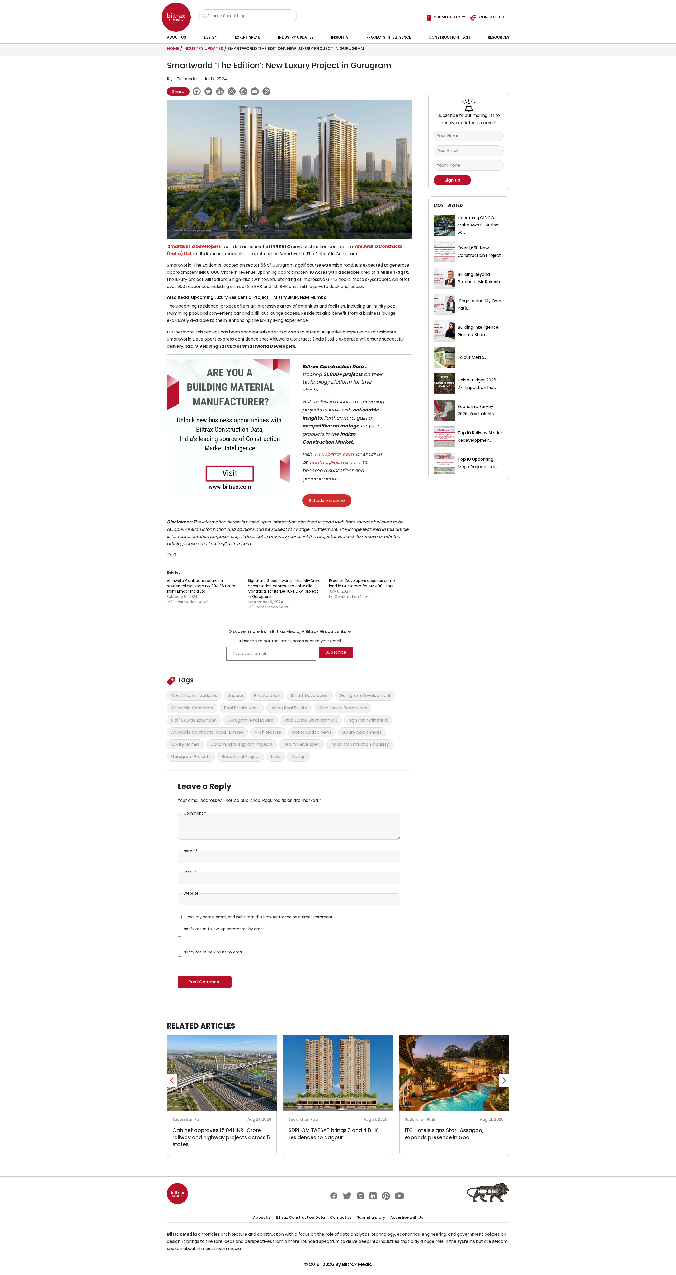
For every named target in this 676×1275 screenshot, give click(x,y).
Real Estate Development (310, 720)
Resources (498, 37)
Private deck (267, 695)
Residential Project (241, 756)
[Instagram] (233, 91)
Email (190, 872)
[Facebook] (198, 91)
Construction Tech (449, 37)
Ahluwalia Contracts (192, 708)
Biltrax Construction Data (333, 366)
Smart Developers (310, 695)
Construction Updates (194, 695)
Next (504, 1080)
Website (191, 893)
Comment (195, 813)
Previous (172, 1080)
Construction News (311, 732)
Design (210, 37)
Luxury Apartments (362, 732)
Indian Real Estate (288, 708)
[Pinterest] (267, 91)
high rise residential (368, 720)
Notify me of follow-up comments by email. (224, 929)
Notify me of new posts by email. (214, 952)
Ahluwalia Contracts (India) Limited (207, 732)
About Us (176, 37)
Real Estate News (242, 708)
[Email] (256, 91)
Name (191, 851)
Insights (339, 37)
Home (173, 48)
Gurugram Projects (191, 756)
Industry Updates (295, 37)
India (276, 756)
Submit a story (371, 1217)
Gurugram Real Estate (250, 720)
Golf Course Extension (194, 720)
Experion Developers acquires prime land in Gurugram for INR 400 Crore (362, 583)
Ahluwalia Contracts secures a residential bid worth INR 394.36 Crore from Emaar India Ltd (201, 586)
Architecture (268, 732)
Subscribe (336, 652)
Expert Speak (247, 37)
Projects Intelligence (388, 37)
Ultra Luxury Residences (342, 708)
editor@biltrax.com (230, 544)
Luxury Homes (185, 744)
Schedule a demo (327, 500)
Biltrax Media (357, 1264)
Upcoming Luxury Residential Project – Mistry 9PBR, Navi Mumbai (259, 297)
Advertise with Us (406, 1217)
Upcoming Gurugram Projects (241, 744)
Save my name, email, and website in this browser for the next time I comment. (259, 917)
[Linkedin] (221, 91)
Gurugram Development (365, 695)
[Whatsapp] (244, 91)
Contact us (341, 1217)
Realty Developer (301, 744)
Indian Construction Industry (359, 744)
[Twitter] (209, 91)
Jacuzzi (235, 695)
